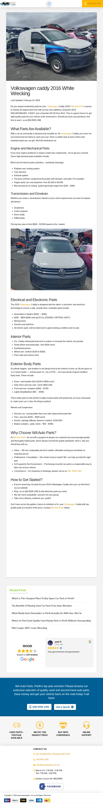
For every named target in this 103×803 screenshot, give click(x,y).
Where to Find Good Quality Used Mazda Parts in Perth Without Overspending (51, 621)
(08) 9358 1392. (74, 471)
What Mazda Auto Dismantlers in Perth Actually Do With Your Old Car (47, 613)
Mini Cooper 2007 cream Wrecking (29, 628)
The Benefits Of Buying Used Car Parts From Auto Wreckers (42, 606)
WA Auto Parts (77, 106)
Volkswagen (52, 106)
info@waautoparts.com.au (48, 765)
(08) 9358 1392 (94, 3)
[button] (49, 3)
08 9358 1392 (42, 759)
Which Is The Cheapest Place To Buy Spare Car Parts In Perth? (43, 598)
